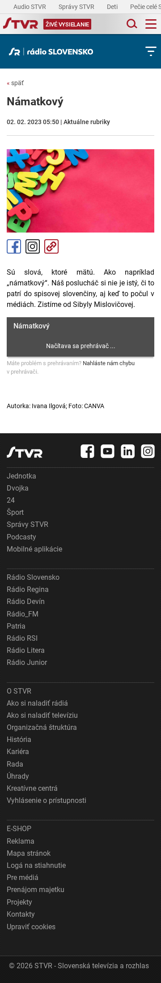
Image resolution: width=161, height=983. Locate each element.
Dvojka (18, 488)
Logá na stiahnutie (36, 865)
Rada (15, 764)
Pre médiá (22, 877)
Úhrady (18, 776)
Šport (15, 512)
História (19, 739)
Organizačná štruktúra (42, 727)
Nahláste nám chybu (109, 363)
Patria (16, 626)
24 (11, 500)
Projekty (19, 902)
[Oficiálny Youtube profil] (108, 451)
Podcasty (21, 537)
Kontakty (21, 914)
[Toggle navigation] (151, 24)
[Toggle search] (131, 24)
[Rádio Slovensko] (53, 51)
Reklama (20, 841)
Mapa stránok (29, 853)
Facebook (14, 246)
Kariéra (18, 751)
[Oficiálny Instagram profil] (148, 451)
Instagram (32, 246)
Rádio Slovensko (33, 577)
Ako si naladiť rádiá (37, 703)
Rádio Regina (28, 589)
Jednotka (21, 476)
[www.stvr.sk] (24, 452)
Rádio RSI (22, 638)
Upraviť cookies (31, 927)
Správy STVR (77, 6)
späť (15, 82)
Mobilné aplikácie (34, 549)
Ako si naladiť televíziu (42, 715)
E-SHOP (19, 828)
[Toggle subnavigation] (151, 51)
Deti (113, 6)
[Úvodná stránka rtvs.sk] (20, 24)
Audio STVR (30, 6)
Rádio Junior (27, 662)
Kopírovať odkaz (51, 246)
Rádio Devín (26, 601)
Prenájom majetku (35, 889)
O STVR (19, 691)
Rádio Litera (26, 650)
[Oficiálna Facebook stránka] (88, 451)
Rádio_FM (22, 614)
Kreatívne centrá (32, 788)
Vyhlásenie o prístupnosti (46, 800)
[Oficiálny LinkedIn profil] (128, 451)
